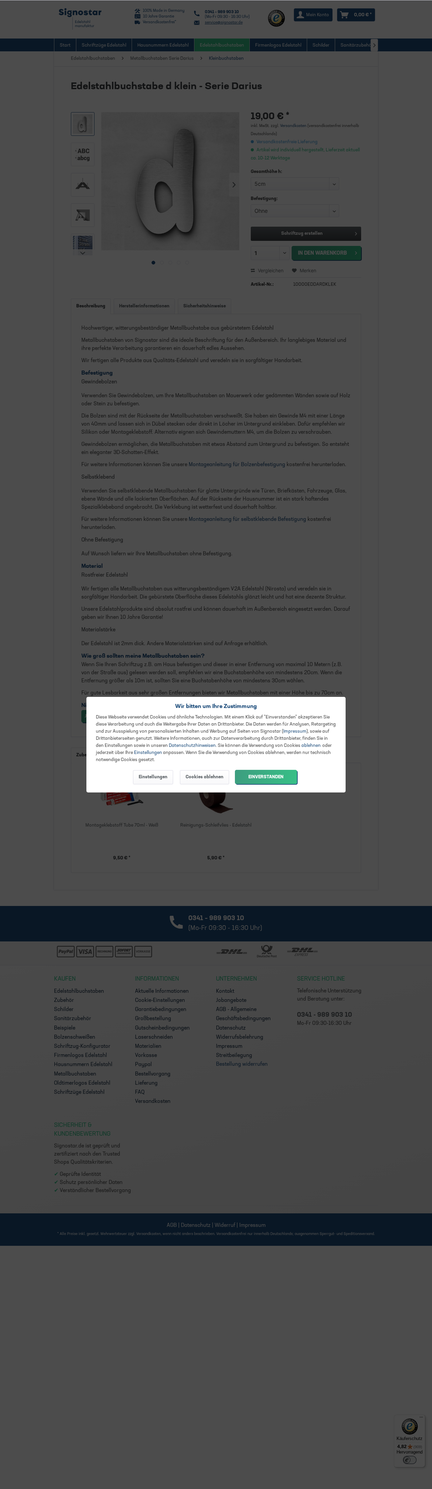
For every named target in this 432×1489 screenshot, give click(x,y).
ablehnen (311, 745)
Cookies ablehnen (204, 777)
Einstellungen (148, 752)
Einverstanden (266, 777)
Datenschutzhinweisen (192, 745)
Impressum (294, 731)
